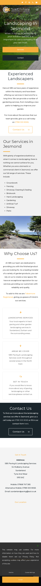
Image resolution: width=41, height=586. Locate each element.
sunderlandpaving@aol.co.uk (23, 491)
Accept (20, 579)
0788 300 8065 (22, 122)
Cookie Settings (30, 572)
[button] (37, 9)
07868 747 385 (24, 484)
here (26, 424)
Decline (11, 572)
